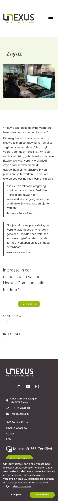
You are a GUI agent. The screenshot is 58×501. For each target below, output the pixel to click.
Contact (10, 433)
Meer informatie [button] (22, 486)
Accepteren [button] (42, 494)
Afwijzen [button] (16, 494)
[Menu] (50, 18)
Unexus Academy (16, 427)
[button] (29, 304)
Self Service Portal (17, 422)
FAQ (8, 439)
